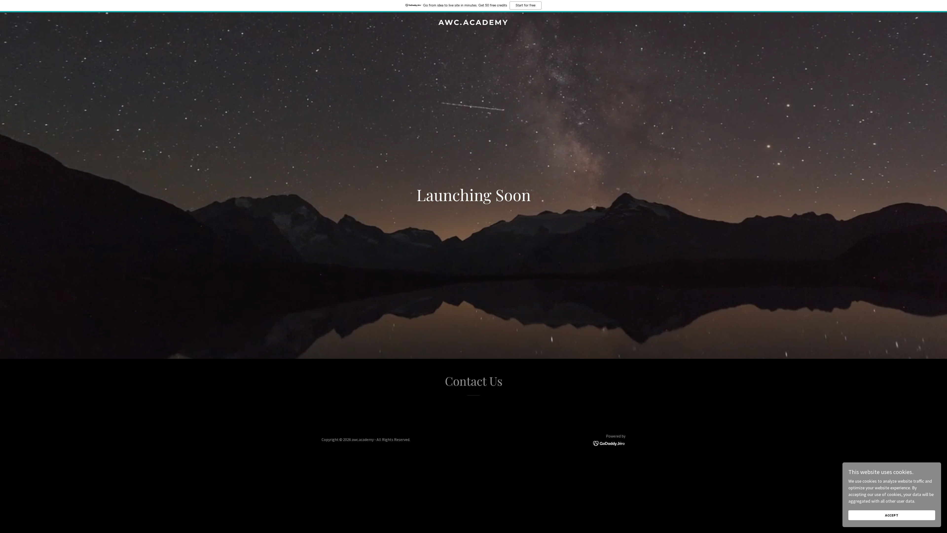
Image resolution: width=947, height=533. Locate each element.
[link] (473, 23)
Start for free (525, 5)
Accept (891, 515)
